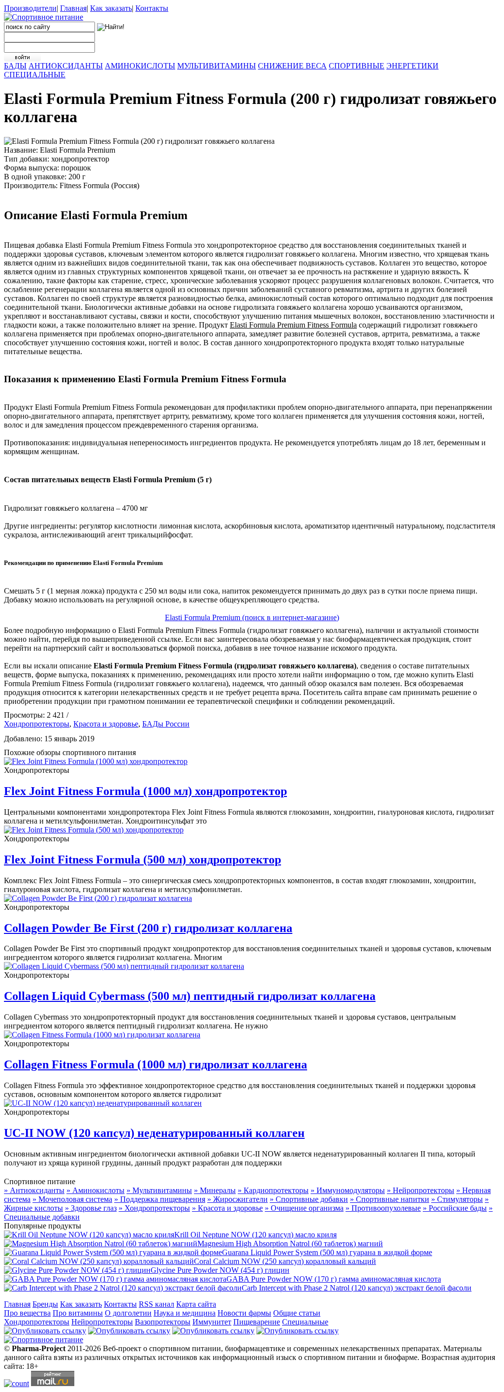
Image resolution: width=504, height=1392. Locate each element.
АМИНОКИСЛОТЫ (140, 66)
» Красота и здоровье (227, 1208)
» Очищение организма (304, 1208)
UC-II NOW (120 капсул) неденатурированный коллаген (154, 1133)
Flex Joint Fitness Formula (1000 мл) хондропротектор (145, 791)
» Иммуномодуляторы (348, 1190)
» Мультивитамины (159, 1190)
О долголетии (128, 1313)
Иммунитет (211, 1322)
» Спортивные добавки (309, 1199)
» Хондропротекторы (154, 1208)
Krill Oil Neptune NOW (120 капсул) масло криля (255, 1234)
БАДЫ (15, 66)
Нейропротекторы (102, 1322)
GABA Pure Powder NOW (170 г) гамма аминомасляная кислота (333, 1279)
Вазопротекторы (162, 1322)
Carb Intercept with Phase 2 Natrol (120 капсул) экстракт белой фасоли (357, 1288)
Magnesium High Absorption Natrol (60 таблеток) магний (290, 1243)
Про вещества (27, 1313)
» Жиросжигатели (237, 1199)
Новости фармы (244, 1313)
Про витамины (78, 1313)
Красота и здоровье (105, 724)
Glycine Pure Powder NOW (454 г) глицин (220, 1270)
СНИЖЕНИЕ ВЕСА (292, 66)
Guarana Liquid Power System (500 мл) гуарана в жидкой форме (327, 1252)
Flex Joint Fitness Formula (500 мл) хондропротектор (142, 859)
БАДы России (165, 724)
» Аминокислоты (95, 1190)
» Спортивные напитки (389, 1199)
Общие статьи (296, 1313)
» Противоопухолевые (383, 1208)
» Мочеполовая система (72, 1199)
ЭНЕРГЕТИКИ (412, 66)
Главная (73, 8)
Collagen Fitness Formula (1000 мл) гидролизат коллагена (155, 1064)
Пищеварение (256, 1322)
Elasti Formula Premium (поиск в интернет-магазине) (252, 617)
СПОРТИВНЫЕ (356, 66)
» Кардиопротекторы (273, 1190)
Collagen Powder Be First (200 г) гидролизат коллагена (148, 928)
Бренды (45, 1304)
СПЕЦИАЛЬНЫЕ (34, 74)
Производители (30, 8)
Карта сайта (196, 1304)
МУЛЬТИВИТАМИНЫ (216, 66)
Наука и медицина (185, 1313)
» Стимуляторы (457, 1199)
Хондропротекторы (36, 724)
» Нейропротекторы (420, 1190)
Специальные (305, 1322)
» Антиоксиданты (34, 1190)
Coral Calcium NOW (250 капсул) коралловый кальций (285, 1261)
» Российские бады (455, 1208)
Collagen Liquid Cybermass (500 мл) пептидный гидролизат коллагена (190, 996)
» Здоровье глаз (91, 1208)
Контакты (151, 8)
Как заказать (111, 8)
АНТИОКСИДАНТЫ (66, 66)
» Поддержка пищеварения (159, 1199)
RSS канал (156, 1304)
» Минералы (215, 1190)
